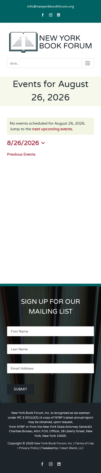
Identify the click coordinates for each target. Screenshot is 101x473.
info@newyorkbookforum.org (50, 6)
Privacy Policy (29, 448)
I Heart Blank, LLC (71, 448)
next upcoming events (52, 128)
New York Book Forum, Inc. (53, 443)
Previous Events (21, 154)
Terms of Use (84, 443)
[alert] (50, 126)
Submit (20, 389)
